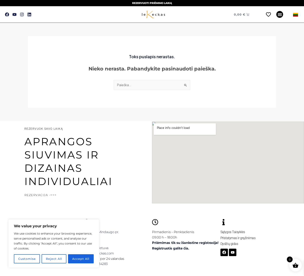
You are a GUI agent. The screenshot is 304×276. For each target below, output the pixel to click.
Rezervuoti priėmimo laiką (152, 3)
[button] (279, 14)
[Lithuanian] (295, 14)
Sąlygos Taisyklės (232, 232)
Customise (27, 259)
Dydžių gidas (229, 244)
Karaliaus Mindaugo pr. (101, 232)
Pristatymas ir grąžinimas (238, 238)
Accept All (80, 259)
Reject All (54, 259)
